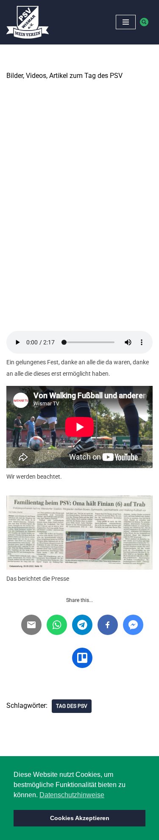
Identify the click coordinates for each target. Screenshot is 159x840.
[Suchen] (144, 22)
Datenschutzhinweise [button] (71, 794)
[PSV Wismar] (27, 22)
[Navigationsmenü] (126, 22)
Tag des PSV (71, 706)
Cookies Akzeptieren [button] (79, 818)
